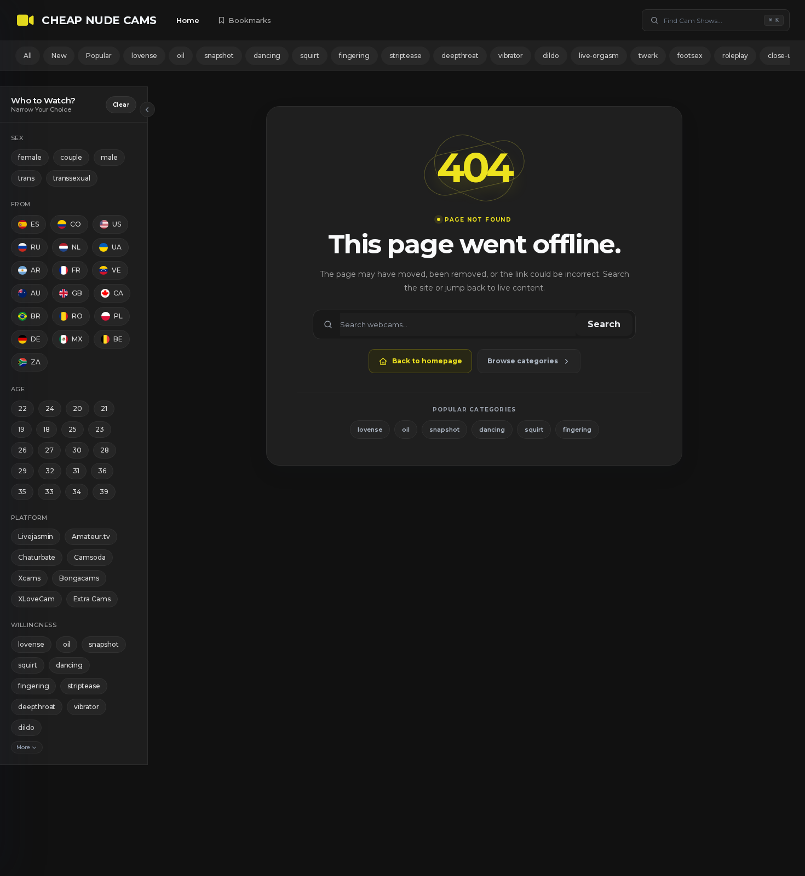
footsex (689, 55)
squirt (309, 55)
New (59, 55)
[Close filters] (147, 109)
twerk (648, 55)
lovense (144, 55)
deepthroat (460, 55)
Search (604, 324)
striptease (405, 55)
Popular (98, 55)
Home (187, 20)
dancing (267, 55)
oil (181, 55)
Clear (121, 104)
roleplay (735, 55)
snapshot (219, 55)
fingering (354, 55)
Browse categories (522, 361)
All (28, 55)
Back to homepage (427, 361)
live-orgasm (599, 55)
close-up (782, 55)
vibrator (510, 55)
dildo (551, 55)
